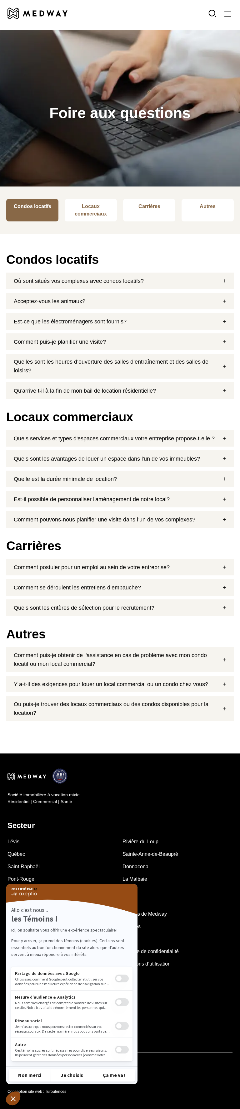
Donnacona (135, 866)
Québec (16, 854)
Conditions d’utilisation (145, 963)
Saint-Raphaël (24, 866)
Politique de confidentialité (149, 951)
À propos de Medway (143, 914)
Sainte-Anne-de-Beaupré (150, 854)
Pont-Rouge (21, 879)
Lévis (13, 841)
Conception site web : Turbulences (37, 1091)
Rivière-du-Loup (140, 841)
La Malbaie (134, 879)
